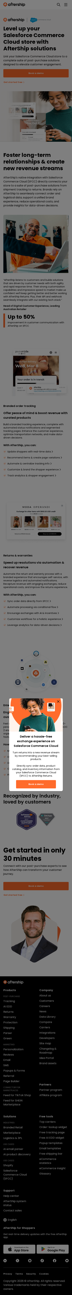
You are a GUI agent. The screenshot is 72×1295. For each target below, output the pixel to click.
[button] (58, 701)
